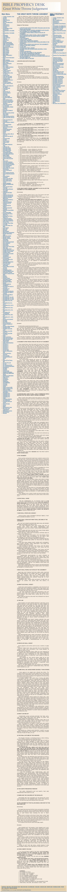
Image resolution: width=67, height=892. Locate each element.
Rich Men (5, 321)
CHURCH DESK (7, 82)
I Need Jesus (6, 142)
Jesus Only (5, 160)
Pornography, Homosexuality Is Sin (8, 259)
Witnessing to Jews (7, 407)
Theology (5, 383)
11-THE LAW (23, 46)
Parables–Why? (6, 252)
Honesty (5, 139)
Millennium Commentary (8, 232)
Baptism (5, 41)
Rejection (5, 277)
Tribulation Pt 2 (6, 394)
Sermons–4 (5, 347)
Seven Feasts (6, 355)
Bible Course (6, 51)
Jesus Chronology (7, 157)
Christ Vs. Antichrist (7, 77)
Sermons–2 (5, 345)
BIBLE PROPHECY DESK (16, 886)
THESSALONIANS (7, 399)
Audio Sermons (6, 37)
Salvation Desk (6, 327)
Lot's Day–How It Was (8, 223)
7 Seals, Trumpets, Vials (8, 16)
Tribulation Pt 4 (6, 396)
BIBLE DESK (6, 52)
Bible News (5, 54)
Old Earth (55, 69)
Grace (4, 132)
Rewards (5, 320)
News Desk (5, 244)
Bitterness (5, 64)
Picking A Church (7, 257)
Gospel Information (7, 129)
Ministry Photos (6, 237)
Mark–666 (5, 228)
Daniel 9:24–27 (6, 91)
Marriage (5, 230)
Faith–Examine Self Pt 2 (8, 116)
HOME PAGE (4, 886)
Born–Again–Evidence (8, 67)
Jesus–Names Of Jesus (8, 172)
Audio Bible (5, 36)
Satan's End (6, 341)
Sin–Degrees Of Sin (7, 365)
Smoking (5, 369)
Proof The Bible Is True (8, 271)
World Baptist (6, 412)
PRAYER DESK (6, 263)
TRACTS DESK (6, 389)
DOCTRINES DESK (7, 99)
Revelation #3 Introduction (6, 289)
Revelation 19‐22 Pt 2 (58, 81)
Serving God (6, 349)
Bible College (6, 50)
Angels (4, 23)
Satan (4, 335)
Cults (4, 90)
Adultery (5, 21)
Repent (4, 282)
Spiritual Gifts (6, 370)
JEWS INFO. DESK (43, 886)
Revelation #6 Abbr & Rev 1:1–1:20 (8, 295)
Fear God (5, 121)
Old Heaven (55, 70)
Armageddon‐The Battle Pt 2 (59, 25)
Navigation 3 (6, 367)
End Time (5, 109)
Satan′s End (55, 88)
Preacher (5, 268)
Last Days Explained (7, 219)
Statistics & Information (8, 375)
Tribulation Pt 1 (6, 393)
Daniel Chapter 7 (7, 92)
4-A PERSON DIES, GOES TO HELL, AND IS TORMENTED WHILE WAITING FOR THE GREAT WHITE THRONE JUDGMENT (34, 36)
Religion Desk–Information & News (7, 279)
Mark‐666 (55, 62)
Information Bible (7, 148)
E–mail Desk (6, 105)
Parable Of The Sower (8, 251)
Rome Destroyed (7, 322)
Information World (7, 150)
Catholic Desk (6, 75)
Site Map (5, 368)
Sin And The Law (7, 362)
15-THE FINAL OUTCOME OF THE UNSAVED (31, 52)
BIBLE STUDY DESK (24, 886)
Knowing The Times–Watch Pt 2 (8, 216)
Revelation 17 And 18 (58, 78)
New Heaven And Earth (8, 241)
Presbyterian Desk (7, 270)
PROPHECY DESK (7, 272)
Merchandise (6, 231)
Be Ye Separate (6, 45)
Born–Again (5, 65)
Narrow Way (6, 240)
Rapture (5, 275)
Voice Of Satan (6, 403)
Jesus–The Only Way (8, 178)
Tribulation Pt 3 (6, 395)
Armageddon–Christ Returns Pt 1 (7, 29)
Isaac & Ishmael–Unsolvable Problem (7, 152)
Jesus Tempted (6, 166)
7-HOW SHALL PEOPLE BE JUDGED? (29, 40)
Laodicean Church (7, 218)
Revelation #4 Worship (8, 291)
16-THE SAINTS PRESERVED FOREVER (30, 53)
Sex (4, 359)
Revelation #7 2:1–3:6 (8, 297)
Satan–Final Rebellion (8, 342)
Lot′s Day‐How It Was (57, 61)
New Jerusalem (6, 243)
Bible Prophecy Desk (57, 29)
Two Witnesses (6, 400)
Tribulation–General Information (7, 391)
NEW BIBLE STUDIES (56, 886)
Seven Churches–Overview (7, 354)
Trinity (4, 397)
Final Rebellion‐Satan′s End (59, 45)
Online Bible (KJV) (7, 248)
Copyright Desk (6, 88)
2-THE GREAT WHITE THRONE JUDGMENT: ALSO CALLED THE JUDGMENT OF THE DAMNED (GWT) (34, 31)
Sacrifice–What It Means (8, 326)
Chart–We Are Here (7, 76)
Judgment (5, 191)
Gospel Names (6, 130)
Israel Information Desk (8, 153)
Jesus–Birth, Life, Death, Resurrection (8, 168)
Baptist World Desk (7, 42)
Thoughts (5, 385)
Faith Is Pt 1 (5, 115)
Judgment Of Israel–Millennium (7, 198)
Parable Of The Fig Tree (8, 250)
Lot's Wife (5, 224)
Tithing (4, 386)
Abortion (5, 18)
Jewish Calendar (7, 183)
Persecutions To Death (8, 253)
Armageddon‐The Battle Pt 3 (59, 27)
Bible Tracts (5, 62)
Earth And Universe (7, 104)
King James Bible (7, 212)
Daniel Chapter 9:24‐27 (58, 41)
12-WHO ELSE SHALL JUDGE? (27, 47)
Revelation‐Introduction (58, 76)
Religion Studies (7, 280)
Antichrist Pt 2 (6, 25)
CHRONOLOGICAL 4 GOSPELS (8, 80)
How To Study (6, 140)
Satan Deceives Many (8, 338)
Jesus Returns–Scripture (8, 164)
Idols (4, 143)
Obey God (5, 247)
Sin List (4, 363)
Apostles (5, 27)
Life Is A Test (6, 221)
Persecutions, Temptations (6, 255)
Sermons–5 (5, 348)
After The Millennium (7, 22)
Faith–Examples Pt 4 (8, 119)
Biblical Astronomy (7, 63)
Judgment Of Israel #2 (8, 196)
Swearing (5, 380)
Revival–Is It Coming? (8, 319)
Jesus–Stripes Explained (6, 177)
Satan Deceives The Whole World (7, 340)
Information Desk (7, 149)
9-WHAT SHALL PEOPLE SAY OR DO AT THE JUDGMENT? (34, 44)
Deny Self (5, 95)
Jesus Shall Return (7, 165)
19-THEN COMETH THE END (27, 58)
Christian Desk (6, 78)
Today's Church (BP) (7, 387)
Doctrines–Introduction (8, 101)
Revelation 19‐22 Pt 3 (58, 82)
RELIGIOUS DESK (7, 281)
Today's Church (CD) (8, 388)
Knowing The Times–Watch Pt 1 (8, 214)
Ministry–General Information (7, 239)
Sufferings (5, 378)
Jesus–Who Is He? (7, 179)
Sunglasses (5, 379)
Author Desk (6, 40)
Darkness (5, 94)
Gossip (4, 131)
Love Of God (6, 227)
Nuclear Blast (56, 68)
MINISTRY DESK (7, 236)
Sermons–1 (5, 343)
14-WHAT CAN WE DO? (25, 51)
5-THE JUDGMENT (24, 38)
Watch (4, 406)
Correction (5, 89)
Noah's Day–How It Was (8, 246)
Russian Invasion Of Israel (59, 85)
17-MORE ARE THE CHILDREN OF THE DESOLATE (32, 54)
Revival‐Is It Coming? (58, 83)
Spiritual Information (7, 372)
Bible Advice (6, 49)
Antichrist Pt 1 (6, 24)
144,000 (5, 17)
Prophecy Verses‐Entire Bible (59, 74)
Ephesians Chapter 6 (8, 110)
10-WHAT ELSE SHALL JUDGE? (27, 45)
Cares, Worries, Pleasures (6, 69)
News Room (6, 245)
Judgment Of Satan (7, 201)
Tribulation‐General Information (57, 94)
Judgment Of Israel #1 (8, 194)
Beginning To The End (8, 47)
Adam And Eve (6, 20)
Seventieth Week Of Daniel (59, 90)
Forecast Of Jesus (7, 124)
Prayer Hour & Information (6, 265)
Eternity (4, 111)
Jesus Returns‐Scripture (58, 49)
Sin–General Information (8, 366)
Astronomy (5, 35)
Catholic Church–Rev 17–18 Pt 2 (8, 73)
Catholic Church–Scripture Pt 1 (7, 71)
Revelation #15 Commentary (6, 313)
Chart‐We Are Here (57, 35)
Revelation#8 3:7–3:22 (8, 298)
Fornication (5, 125)
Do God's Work (6, 96)
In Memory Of (6, 146)
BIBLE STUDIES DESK (8, 61)
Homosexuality (6, 138)
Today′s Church (56, 92)
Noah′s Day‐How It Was (58, 67)
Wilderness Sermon (7, 410)
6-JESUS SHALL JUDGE (25, 39)
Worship (5, 413)
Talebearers (5, 381)
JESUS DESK (6, 156)
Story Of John (6, 376)
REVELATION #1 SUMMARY (7, 285)
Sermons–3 (5, 346)
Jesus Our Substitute (7, 162)
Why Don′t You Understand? (59, 103)
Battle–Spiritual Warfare (8, 44)
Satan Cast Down (7, 336)
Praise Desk (6, 260)
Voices (4, 405)
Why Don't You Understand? (6, 409)
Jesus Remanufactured (8, 163)
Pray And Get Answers (8, 261)
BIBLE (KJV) (6, 48)
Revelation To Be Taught (58, 77)
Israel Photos (6, 155)
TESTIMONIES (6, 382)
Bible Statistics (6, 60)
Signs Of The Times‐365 (58, 91)
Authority (5, 38)
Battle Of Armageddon (8, 43)
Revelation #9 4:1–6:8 (8, 299)
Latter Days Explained (8, 220)
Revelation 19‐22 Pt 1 (58, 79)
